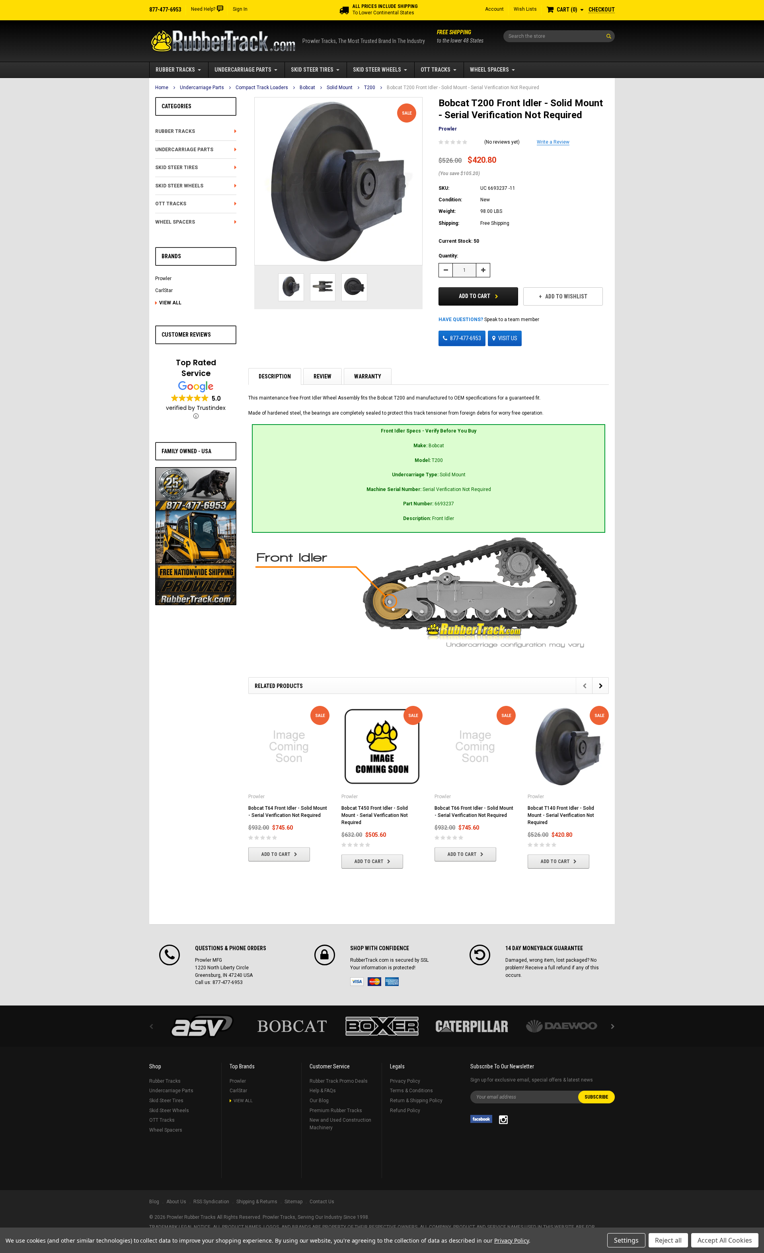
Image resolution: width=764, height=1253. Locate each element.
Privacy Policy (405, 1081)
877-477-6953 (465, 338)
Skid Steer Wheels (377, 69)
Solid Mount (340, 87)
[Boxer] (382, 1026)
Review (322, 376)
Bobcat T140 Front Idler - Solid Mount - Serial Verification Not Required (561, 815)
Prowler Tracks (279, 1217)
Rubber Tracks (175, 69)
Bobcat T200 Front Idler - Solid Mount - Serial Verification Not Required (463, 87)
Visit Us (507, 338)
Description (275, 376)
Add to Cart (475, 296)
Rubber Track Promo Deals (339, 1081)
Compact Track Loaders (262, 87)
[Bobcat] (292, 1026)
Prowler (163, 278)
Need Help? (203, 9)
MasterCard (374, 981)
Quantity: (448, 256)
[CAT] (472, 1026)
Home (161, 87)
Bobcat (307, 87)
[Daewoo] (562, 1026)
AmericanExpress (392, 981)
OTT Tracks (435, 69)
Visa (357, 981)
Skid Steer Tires (312, 69)
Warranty (367, 376)
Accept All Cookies (725, 1240)
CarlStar (164, 290)
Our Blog (319, 1100)
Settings (626, 1240)
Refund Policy (405, 1110)
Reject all (668, 1240)
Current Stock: (459, 241)
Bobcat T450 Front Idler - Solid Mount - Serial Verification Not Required (374, 815)
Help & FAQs (323, 1090)
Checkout (602, 9)
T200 (369, 87)
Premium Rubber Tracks (336, 1110)
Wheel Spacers (489, 69)
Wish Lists (525, 9)
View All (170, 303)
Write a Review (553, 142)
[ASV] (202, 1026)
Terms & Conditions (411, 1090)
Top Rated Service (196, 368)
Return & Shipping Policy (416, 1100)
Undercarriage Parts (242, 69)
